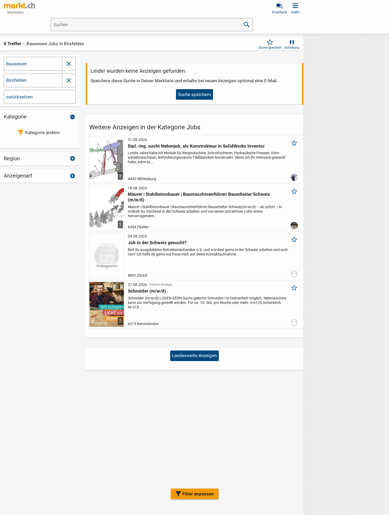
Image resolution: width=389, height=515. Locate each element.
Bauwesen (16, 63)
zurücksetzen (19, 96)
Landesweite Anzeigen (194, 355)
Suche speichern (270, 47)
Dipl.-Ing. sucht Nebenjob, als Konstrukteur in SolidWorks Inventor (196, 146)
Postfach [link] (279, 12)
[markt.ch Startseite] (19, 5)
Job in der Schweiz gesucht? (157, 242)
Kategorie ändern (42, 132)
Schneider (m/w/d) (147, 291)
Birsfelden (16, 80)
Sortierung (291, 47)
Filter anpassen (198, 493)
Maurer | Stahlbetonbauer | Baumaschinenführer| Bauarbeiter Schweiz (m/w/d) (199, 197)
